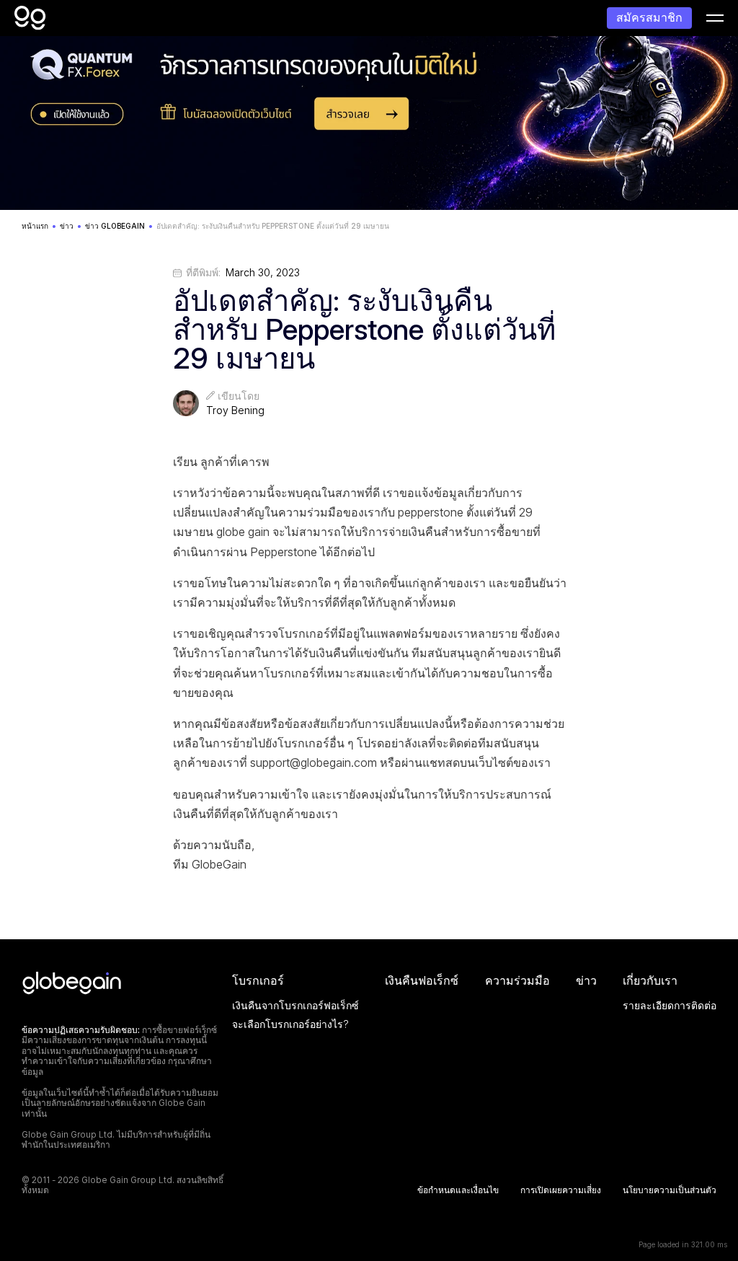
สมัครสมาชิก (649, 17)
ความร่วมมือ (517, 980)
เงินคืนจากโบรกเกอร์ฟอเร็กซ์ (295, 1005)
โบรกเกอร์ (258, 980)
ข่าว (586, 980)
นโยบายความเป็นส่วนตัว (669, 1190)
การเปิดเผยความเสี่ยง (560, 1190)
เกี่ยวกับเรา (650, 980)
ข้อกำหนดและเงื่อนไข (458, 1190)
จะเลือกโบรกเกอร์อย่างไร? (290, 1024)
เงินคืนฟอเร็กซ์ (421, 980)
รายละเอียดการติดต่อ (669, 1005)
